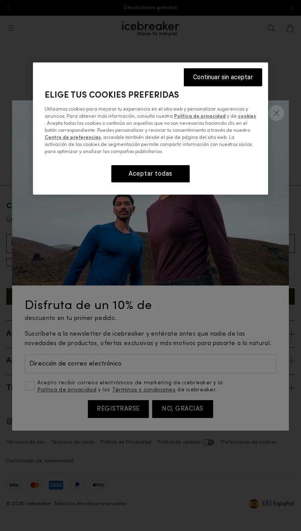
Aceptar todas (150, 173)
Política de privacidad (200, 116)
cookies (247, 116)
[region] (150, 128)
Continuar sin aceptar (222, 77)
